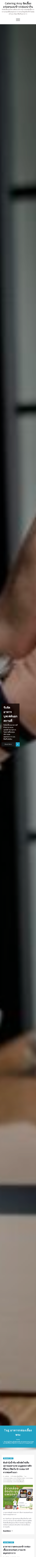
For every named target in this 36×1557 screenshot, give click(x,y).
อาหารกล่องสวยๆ (7, 1482)
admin (7, 1476)
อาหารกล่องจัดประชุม (18, 1480)
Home (18, 1439)
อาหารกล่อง (29, 1478)
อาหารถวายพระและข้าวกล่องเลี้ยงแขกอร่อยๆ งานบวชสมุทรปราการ (16, 1549)
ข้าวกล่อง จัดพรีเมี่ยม (17, 1476)
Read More (8, 744)
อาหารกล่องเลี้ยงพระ (18, 1482)
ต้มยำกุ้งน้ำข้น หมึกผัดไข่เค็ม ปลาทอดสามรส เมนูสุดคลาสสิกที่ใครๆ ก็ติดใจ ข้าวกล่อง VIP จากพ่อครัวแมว (18, 1442)
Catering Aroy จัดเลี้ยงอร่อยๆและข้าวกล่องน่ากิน (18, 5)
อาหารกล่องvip (7, 1480)
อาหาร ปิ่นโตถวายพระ (19, 1478)
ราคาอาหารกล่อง (8, 1478)
